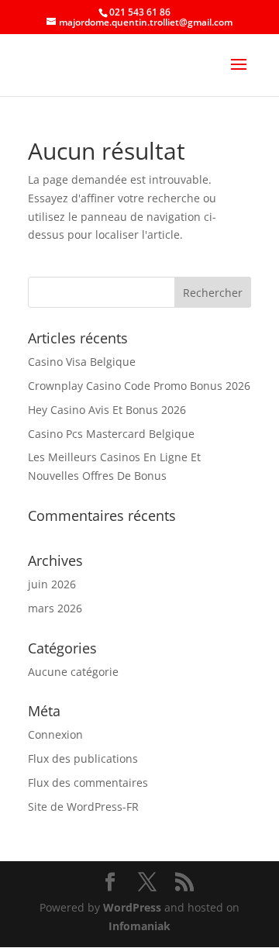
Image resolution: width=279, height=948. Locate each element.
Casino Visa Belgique (82, 361)
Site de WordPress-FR (83, 806)
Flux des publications (83, 758)
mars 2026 (55, 608)
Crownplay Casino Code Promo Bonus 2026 (139, 385)
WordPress (132, 907)
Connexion (55, 734)
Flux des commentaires (88, 782)
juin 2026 (52, 584)
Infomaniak (139, 926)
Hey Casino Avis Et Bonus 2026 (107, 409)
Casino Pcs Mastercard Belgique (111, 433)
